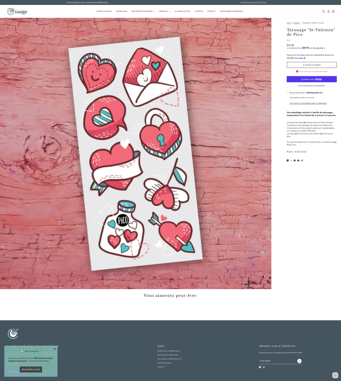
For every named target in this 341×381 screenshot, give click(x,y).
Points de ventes (164, 363)
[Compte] (328, 11)
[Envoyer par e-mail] (298, 160)
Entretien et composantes (168, 351)
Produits (297, 23)
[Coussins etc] (17, 11)
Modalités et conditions (167, 355)
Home (289, 23)
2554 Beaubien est (314, 92)
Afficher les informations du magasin (308, 103)
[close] (54, 348)
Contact (161, 367)
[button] (312, 48)
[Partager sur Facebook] (287, 160)
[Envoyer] (299, 361)
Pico (288, 40)
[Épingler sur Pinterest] (294, 160)
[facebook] (260, 367)
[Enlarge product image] (136, 153)
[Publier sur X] (291, 160)
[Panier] (333, 11)
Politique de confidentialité (169, 359)
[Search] (323, 11)
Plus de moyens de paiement (311, 86)
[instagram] (263, 367)
